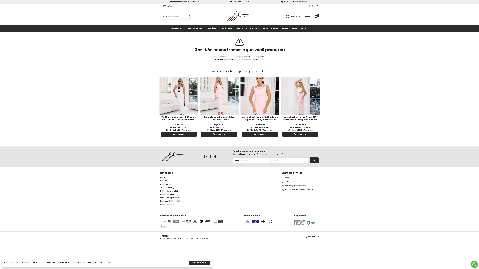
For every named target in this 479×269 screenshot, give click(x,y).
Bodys (294, 28)
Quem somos (165, 184)
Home (162, 177)
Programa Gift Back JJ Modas (172, 201)
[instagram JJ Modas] (309, 6)
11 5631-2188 (290, 182)
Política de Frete (167, 204)
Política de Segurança (169, 194)
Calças (285, 28)
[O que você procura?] (190, 16)
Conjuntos (227, 28)
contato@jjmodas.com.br (295, 186)
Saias (265, 28)
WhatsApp (168, 6)
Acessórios (241, 28)
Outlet (304, 28)
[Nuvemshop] (312, 237)
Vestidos (212, 28)
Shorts (274, 28)
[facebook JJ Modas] (312, 6)
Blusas (253, 28)
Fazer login (307, 16)
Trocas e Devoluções (168, 188)
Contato (163, 181)
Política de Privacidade (169, 191)
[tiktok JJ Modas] (317, 6)
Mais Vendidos (195, 28)
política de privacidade (106, 262)
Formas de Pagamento (169, 198)
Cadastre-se (295, 16)
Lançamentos (176, 28)
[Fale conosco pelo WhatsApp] (474, 264)
